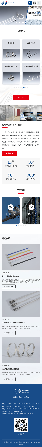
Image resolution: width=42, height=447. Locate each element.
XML (35, 442)
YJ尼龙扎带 (31, 43)
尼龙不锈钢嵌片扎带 (31, 66)
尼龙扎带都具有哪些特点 (10, 276)
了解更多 (9, 216)
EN (34, 3)
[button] (16, 22)
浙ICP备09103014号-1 (26, 442)
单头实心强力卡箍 (11, 66)
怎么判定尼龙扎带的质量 (10, 369)
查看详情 (7, 286)
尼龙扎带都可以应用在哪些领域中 (13, 322)
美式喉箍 (11, 43)
